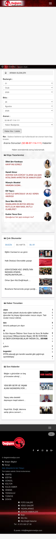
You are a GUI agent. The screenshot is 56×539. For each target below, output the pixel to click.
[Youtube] (47, 451)
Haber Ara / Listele (12, 131)
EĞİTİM (8, 477)
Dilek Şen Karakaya (14, 161)
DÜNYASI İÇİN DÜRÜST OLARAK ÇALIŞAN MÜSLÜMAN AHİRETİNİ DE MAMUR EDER (23, 176)
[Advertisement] (28, 36)
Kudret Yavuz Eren (13, 214)
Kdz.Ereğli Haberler (29, 521)
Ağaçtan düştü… (23, 67)
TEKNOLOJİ (10, 493)
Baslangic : (8, 79)
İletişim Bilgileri (11, 461)
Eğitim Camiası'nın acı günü (16, 252)
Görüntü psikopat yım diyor (16, 325)
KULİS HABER (11, 487)
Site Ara (24, 518)
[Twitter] (38, 451)
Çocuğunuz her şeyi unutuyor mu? (19, 217)
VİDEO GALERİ (27, 505)
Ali (6, 330)
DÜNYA (8, 499)
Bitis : (5, 97)
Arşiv (23, 514)
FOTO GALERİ (27, 502)
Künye (7, 464)
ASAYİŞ (8, 474)
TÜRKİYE (9, 496)
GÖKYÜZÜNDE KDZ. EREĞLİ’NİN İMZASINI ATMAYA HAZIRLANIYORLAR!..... (19, 272)
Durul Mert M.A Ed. (13, 201)
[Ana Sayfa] (13, 443)
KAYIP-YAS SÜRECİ (13, 164)
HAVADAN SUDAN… (13, 185)
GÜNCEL (9, 480)
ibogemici (9, 351)
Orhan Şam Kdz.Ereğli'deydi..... (18, 280)
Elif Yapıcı (9, 191)
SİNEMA (8, 490)
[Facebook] (33, 451)
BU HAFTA (20, 244)
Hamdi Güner (11, 172)
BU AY (32, 244)
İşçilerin (8, 346)
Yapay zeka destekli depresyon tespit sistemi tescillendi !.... (14, 400)
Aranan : (6, 116)
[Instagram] (42, 451)
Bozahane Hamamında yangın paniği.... (21, 289)
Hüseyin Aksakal (12, 182)
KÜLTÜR (8, 483)
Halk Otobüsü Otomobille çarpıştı (18, 260)
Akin (7, 322)
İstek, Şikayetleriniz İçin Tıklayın (13, 468)
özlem (7, 309)
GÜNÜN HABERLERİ (29, 511)
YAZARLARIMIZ (27, 508)
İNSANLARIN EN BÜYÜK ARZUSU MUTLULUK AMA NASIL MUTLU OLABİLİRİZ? (19, 206)
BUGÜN (8, 244)
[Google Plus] (51, 451)
